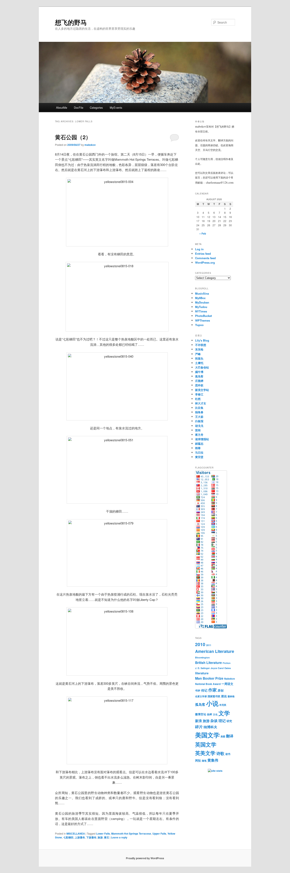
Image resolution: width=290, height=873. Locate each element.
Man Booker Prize (209, 678)
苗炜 (198, 430)
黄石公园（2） (73, 137)
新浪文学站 (202, 390)
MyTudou (201, 307)
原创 (221, 690)
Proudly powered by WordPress (145, 858)
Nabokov (229, 678)
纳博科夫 (210, 726)
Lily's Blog (202, 340)
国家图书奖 (214, 696)
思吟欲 (199, 385)
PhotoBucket (203, 316)
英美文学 (205, 752)
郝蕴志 (199, 443)
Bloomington (202, 657)
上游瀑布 (80, 837)
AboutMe (61, 107)
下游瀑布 (91, 837)
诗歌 (220, 753)
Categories (96, 107)
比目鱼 (199, 408)
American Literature (214, 651)
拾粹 (209, 714)
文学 (224, 713)
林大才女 (200, 403)
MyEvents (116, 107)
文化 (215, 714)
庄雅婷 (199, 381)
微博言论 (200, 714)
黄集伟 (212, 760)
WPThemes (202, 320)
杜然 (198, 399)
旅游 (100, 837)
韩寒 (198, 448)
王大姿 (199, 417)
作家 (212, 690)
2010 (200, 644)
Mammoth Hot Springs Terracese (131, 833)
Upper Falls (159, 833)
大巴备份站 (202, 367)
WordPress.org (205, 262)
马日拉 (199, 452)
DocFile (78, 107)
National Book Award (208, 684)
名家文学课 (201, 696)
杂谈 (214, 720)
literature (201, 673)
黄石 (106, 837)
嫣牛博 (199, 372)
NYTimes (201, 311)
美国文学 (207, 734)
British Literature (208, 662)
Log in (199, 249)
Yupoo (199, 325)
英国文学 (205, 744)
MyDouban (202, 302)
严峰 (198, 354)
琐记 (222, 720)
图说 (224, 696)
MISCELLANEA (75, 833)
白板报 (199, 421)
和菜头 (199, 358)
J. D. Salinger (202, 668)
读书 (227, 754)
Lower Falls (103, 833)
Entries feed (203, 254)
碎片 (199, 727)
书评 (197, 690)
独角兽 (199, 412)
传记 (204, 690)
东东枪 (199, 349)
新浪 (198, 720)
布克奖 (222, 704)
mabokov (90, 145)
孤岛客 (199, 376)
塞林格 (231, 696)
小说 (212, 703)
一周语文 (227, 684)
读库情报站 (202, 439)
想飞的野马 (71, 22)
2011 (208, 645)
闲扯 (198, 760)
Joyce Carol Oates (221, 668)
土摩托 (199, 363)
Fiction (227, 663)
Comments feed (205, 258)
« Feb (202, 233)
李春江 (199, 394)
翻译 (229, 735)
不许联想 (200, 345)
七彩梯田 (68, 837)
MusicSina (202, 293)
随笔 (204, 760)
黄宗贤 (199, 457)
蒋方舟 (199, 435)
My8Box (200, 298)
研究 (229, 721)
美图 (223, 736)
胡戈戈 (199, 426)
